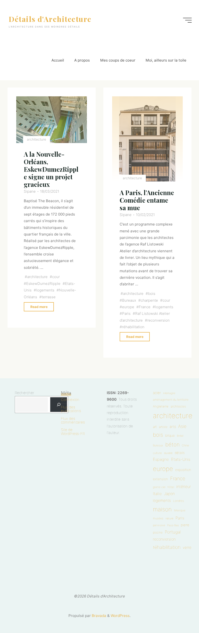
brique (170, 435)
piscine (158, 532)
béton (172, 444)
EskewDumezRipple (43, 283)
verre (187, 547)
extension (160, 479)
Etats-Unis (180, 459)
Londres (178, 501)
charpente (149, 300)
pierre (185, 525)
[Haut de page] (180, 614)
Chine (185, 445)
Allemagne (169, 393)
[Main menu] (187, 20)
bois (151, 293)
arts (173, 427)
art (155, 427)
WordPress (120, 615)
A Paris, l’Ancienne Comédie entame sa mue (146, 200)
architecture (36, 140)
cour (56, 277)
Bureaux (129, 300)
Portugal (173, 531)
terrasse (49, 297)
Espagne (161, 459)
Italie (157, 493)
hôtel (170, 487)
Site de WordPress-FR (73, 431)
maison (162, 509)
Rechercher (24, 392)
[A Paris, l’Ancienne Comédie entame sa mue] (147, 139)
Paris (126, 313)
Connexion (70, 399)
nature (169, 518)
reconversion (158, 320)
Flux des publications (71, 409)
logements (45, 290)
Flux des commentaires (73, 420)
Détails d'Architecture (50, 19)
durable (168, 453)
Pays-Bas (173, 525)
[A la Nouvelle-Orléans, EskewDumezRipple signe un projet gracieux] (51, 120)
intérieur (183, 486)
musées (158, 518)
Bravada (98, 615)
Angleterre (160, 406)
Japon (169, 493)
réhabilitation (133, 327)
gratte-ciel (159, 487)
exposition (183, 470)
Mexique (179, 510)
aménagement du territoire (171, 399)
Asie (182, 426)
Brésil (180, 435)
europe (128, 307)
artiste (163, 427)
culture (157, 453)
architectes (178, 406)
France (144, 307)
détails (180, 453)
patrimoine (159, 525)
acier (157, 392)
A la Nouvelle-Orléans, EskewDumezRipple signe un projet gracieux (51, 169)
